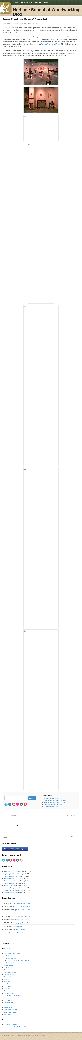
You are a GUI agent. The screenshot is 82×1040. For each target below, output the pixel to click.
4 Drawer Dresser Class (11, 892)
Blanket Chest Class (10, 885)
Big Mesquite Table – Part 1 (12, 878)
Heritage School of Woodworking (31, 2)
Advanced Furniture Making (12, 953)
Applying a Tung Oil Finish (11, 881)
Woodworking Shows (10, 1012)
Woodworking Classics (10, 1010)
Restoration (7, 988)
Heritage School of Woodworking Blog (46, 11)
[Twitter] (6, 804)
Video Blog (7, 1005)
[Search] (72, 836)
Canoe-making (8, 965)
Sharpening (7, 991)
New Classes (8, 984)
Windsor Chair (8, 1007)
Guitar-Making (8, 977)
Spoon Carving (8, 1000)
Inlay (5, 979)
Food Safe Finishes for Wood (12, 871)
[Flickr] (17, 804)
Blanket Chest (10, 956)
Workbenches (8, 1014)
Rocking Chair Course (12, 963)
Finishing (7, 970)
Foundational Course (10, 972)
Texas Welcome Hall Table (50, 44)
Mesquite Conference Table (12, 890)
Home (16, 2)
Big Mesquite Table (9, 883)
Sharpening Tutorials (10, 993)
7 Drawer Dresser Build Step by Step (18, 960)
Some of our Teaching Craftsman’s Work (15, 1027)
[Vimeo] (21, 804)
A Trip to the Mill (70, 815)
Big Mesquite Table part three (12, 874)
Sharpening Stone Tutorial (13, 998)
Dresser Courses (11, 958)
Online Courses (8, 986)
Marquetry (7, 981)
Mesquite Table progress (11, 888)
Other (46, 2)
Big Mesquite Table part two (12, 876)
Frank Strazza (8, 23)
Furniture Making (9, 974)
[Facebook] (10, 804)
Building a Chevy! (12, 815)
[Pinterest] (25, 804)
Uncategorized (32, 23)
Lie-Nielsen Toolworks (10, 1024)
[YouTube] (14, 804)
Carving (6, 967)
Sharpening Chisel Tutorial (13, 995)
